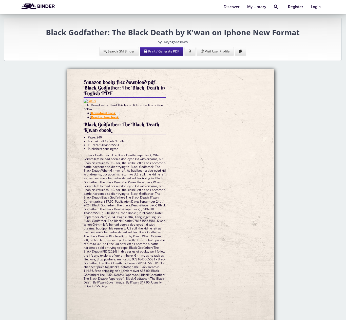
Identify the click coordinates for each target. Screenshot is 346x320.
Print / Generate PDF (163, 51)
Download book (103, 113)
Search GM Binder (120, 51)
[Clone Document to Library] (240, 51)
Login (316, 6)
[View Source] (190, 51)
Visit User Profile (216, 51)
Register (295, 6)
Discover (232, 6)
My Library (256, 6)
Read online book (105, 117)
